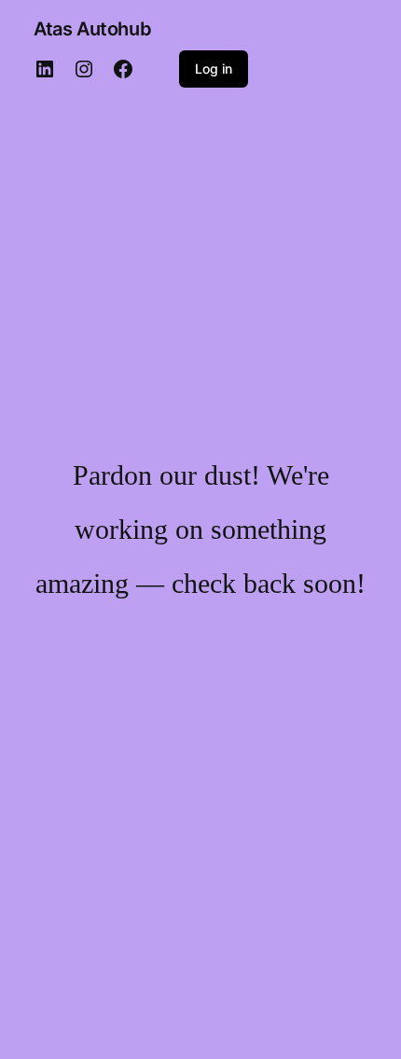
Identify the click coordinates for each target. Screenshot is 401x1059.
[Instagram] (84, 69)
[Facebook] (123, 69)
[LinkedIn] (45, 69)
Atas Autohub (92, 29)
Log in (213, 68)
